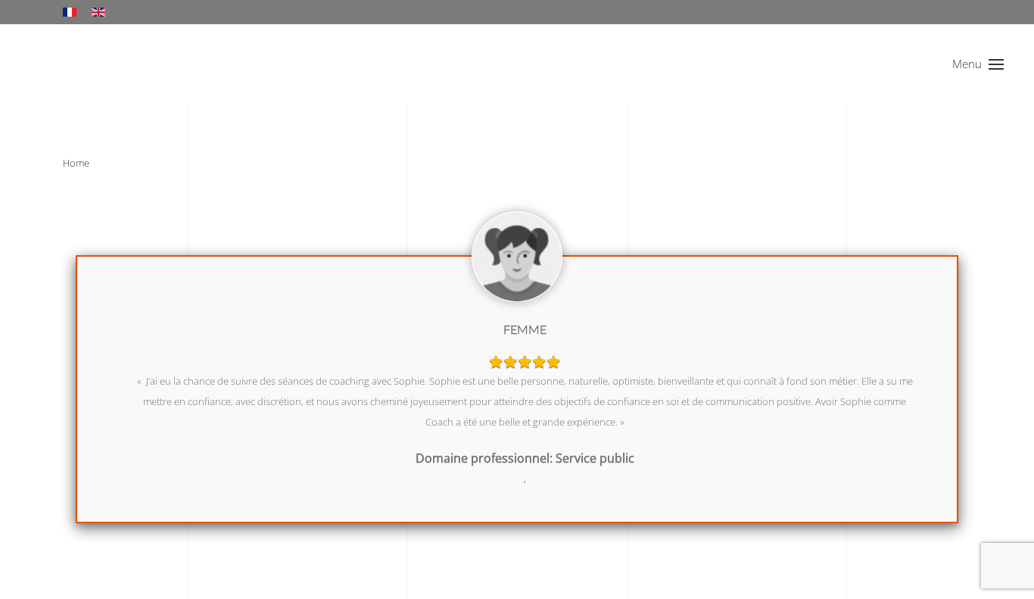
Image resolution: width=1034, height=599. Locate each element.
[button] (978, 64)
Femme (525, 329)
